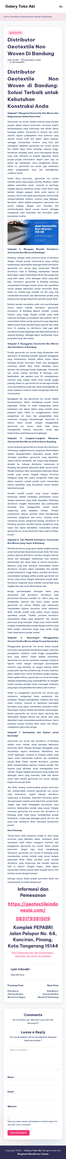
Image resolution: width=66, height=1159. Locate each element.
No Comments (18, 62)
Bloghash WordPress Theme (33, 1154)
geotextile (15, 33)
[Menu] (60, 6)
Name (11, 1077)
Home (6, 17)
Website (12, 1106)
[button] (17, 975)
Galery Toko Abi (20, 6)
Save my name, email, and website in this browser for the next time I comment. (32, 1123)
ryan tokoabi (20, 969)
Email (11, 1091)
